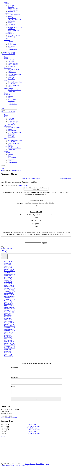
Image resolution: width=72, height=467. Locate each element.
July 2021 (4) (8, 334)
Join (36, 399)
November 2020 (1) (9, 346)
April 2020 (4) (8, 354)
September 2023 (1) (9, 299)
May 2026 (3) (8, 264)
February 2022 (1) (9, 323)
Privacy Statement (30, 464)
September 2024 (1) (9, 291)
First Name (14, 367)
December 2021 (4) (9, 326)
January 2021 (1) (9, 343)
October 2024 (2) (9, 290)
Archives (32, 178)
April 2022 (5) (8, 319)
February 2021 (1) (9, 341)
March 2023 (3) (8, 304)
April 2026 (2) (8, 266)
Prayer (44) (4, 250)
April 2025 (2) (8, 282)
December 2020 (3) (9, 345)
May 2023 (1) (8, 301)
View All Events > (4, 436)
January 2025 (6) (9, 286)
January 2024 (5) (9, 294)
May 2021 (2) (8, 337)
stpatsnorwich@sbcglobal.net (9, 417)
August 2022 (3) (8, 313)
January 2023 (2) (9, 307)
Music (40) (4, 252)
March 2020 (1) (8, 356)
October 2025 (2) (9, 272)
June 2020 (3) (8, 351)
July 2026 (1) (8, 261)
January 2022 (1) (9, 324)
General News (21, 185)
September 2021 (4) (9, 330)
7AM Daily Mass (31, 424)
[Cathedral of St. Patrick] (8, 52)
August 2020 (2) (8, 349)
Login (2, 108)
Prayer (27, 185)
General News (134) (6, 248)
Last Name (14, 377)
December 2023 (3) (9, 296)
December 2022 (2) (9, 308)
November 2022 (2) (9, 310)
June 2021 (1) (8, 335)
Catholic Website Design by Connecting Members (14, 465)
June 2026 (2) (8, 263)
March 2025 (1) (8, 283)
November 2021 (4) (9, 327)
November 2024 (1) (9, 288)
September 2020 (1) (9, 348)
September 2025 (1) (9, 274)
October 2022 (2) (9, 312)
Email (13, 387)
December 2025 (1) (9, 271)
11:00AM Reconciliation (33, 426)
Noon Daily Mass (32, 428)
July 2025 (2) (8, 277)
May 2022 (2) (8, 318)
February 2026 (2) (9, 267)
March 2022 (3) (8, 321)
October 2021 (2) (9, 329)
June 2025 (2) (8, 279)
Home (2, 170)
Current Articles (25, 178)
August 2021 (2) (8, 332)
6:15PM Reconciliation (33, 429)
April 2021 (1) (8, 338)
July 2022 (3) (8, 315)
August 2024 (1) (8, 293)
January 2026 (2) (9, 269)
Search (38, 178)
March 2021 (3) (8, 340)
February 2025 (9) (9, 285)
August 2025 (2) (8, 275)
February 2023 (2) (9, 305)
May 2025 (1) (8, 280)
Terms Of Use (40, 464)
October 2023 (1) (9, 297)
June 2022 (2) (8, 316)
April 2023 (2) (8, 302)
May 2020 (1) (8, 352)
